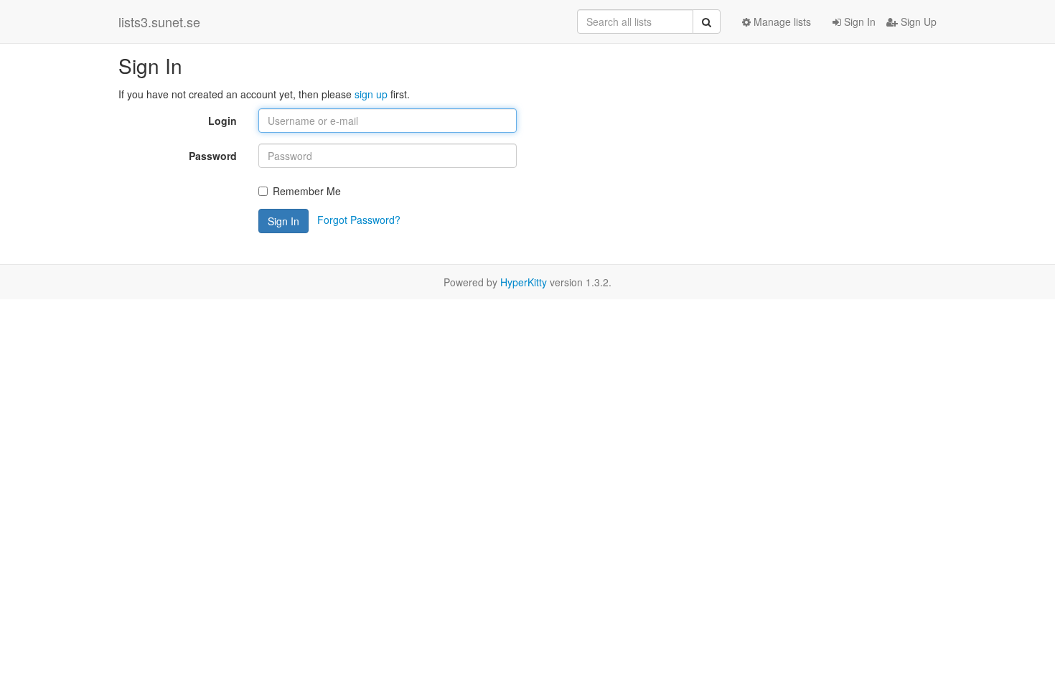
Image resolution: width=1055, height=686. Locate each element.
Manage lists (781, 21)
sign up (371, 94)
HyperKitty (523, 282)
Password (213, 156)
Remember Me (307, 191)
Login (222, 120)
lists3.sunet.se (159, 21)
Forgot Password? (358, 219)
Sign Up (917, 21)
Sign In (858, 21)
